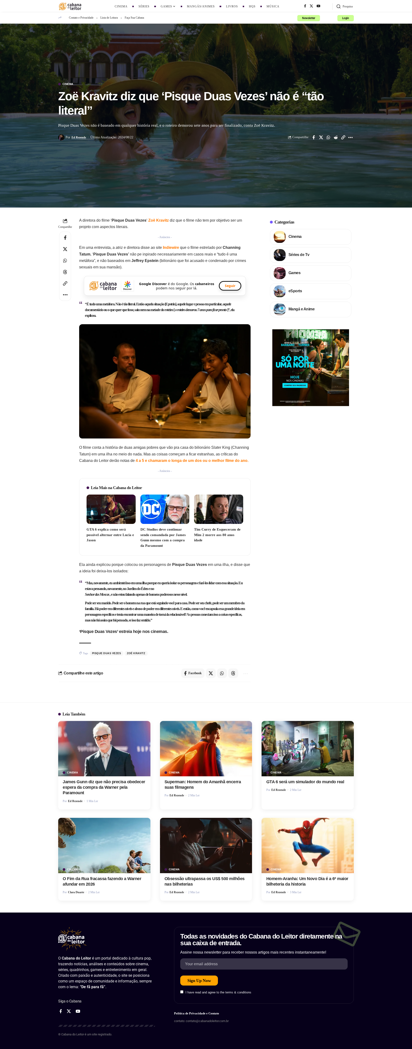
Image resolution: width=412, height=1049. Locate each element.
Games (294, 273)
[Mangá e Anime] (280, 309)
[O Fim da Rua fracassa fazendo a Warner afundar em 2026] (104, 845)
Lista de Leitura (109, 17)
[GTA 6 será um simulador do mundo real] (308, 748)
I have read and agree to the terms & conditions (218, 992)
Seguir (230, 285)
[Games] (280, 273)
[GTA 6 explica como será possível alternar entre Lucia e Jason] (111, 509)
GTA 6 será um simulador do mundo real (305, 781)
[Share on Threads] (65, 272)
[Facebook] (305, 6)
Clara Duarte (76, 892)
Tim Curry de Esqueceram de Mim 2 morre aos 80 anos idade (217, 534)
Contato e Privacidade (81, 17)
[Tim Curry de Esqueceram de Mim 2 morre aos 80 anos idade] (218, 509)
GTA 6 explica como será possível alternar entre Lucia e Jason (110, 534)
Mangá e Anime (301, 309)
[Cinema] (280, 237)
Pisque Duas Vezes (106, 653)
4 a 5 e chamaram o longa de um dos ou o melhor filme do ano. (192, 461)
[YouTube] (318, 6)
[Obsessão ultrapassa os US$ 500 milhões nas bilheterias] (206, 845)
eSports (295, 291)
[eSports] (280, 291)
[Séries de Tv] (280, 255)
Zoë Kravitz (158, 220)
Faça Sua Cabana (134, 17)
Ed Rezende (79, 137)
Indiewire (171, 247)
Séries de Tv (298, 255)
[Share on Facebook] (313, 137)
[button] (344, 6)
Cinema (67, 84)
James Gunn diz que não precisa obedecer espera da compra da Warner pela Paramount (104, 787)
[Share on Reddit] (335, 137)
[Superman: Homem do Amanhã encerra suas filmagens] (206, 748)
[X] (311, 6)
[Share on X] (321, 137)
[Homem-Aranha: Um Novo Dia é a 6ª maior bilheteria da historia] (308, 845)
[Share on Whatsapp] (328, 137)
